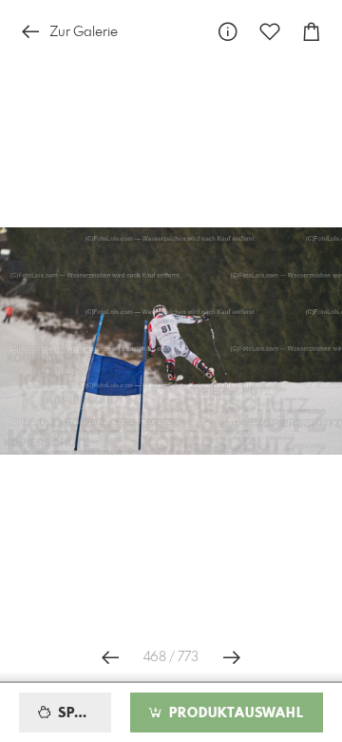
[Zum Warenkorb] (311, 32)
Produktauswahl (234, 713)
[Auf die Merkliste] (269, 32)
